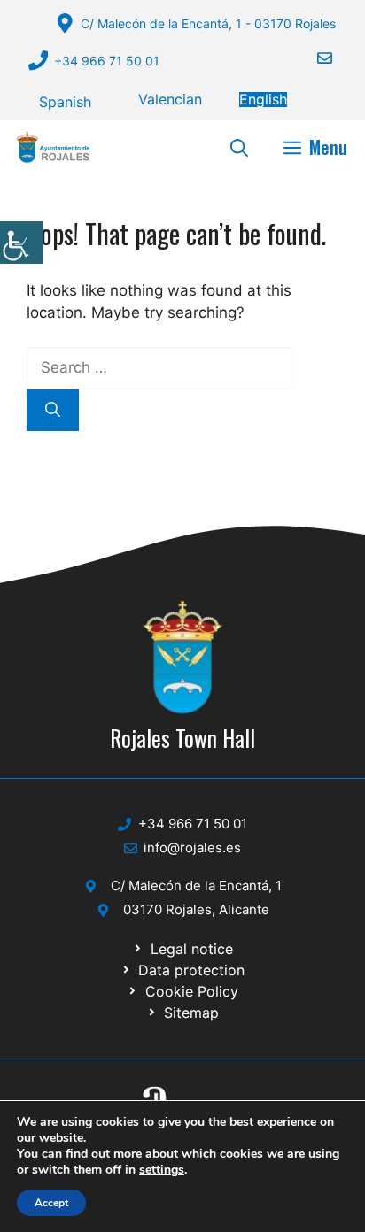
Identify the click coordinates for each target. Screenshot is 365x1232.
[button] (239, 146)
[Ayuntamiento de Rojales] (53, 146)
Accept (51, 1203)
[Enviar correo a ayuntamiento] (314, 58)
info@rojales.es (192, 847)
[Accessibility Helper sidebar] (21, 242)
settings (161, 1170)
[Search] (53, 410)
